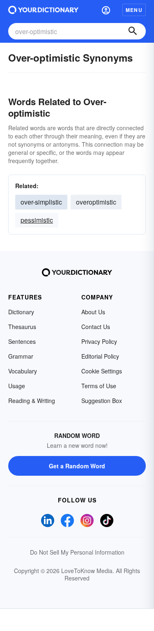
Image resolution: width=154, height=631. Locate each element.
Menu (134, 10)
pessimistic (37, 220)
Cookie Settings (101, 371)
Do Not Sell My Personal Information (77, 552)
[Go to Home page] (43, 10)
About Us (93, 312)
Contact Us (95, 326)
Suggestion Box (101, 400)
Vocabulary (22, 371)
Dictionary (21, 312)
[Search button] (132, 31)
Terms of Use (98, 386)
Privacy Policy (99, 341)
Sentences (22, 341)
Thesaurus (22, 326)
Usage (16, 386)
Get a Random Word (77, 466)
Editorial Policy (100, 356)
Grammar (20, 356)
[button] (106, 9)
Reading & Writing (31, 400)
